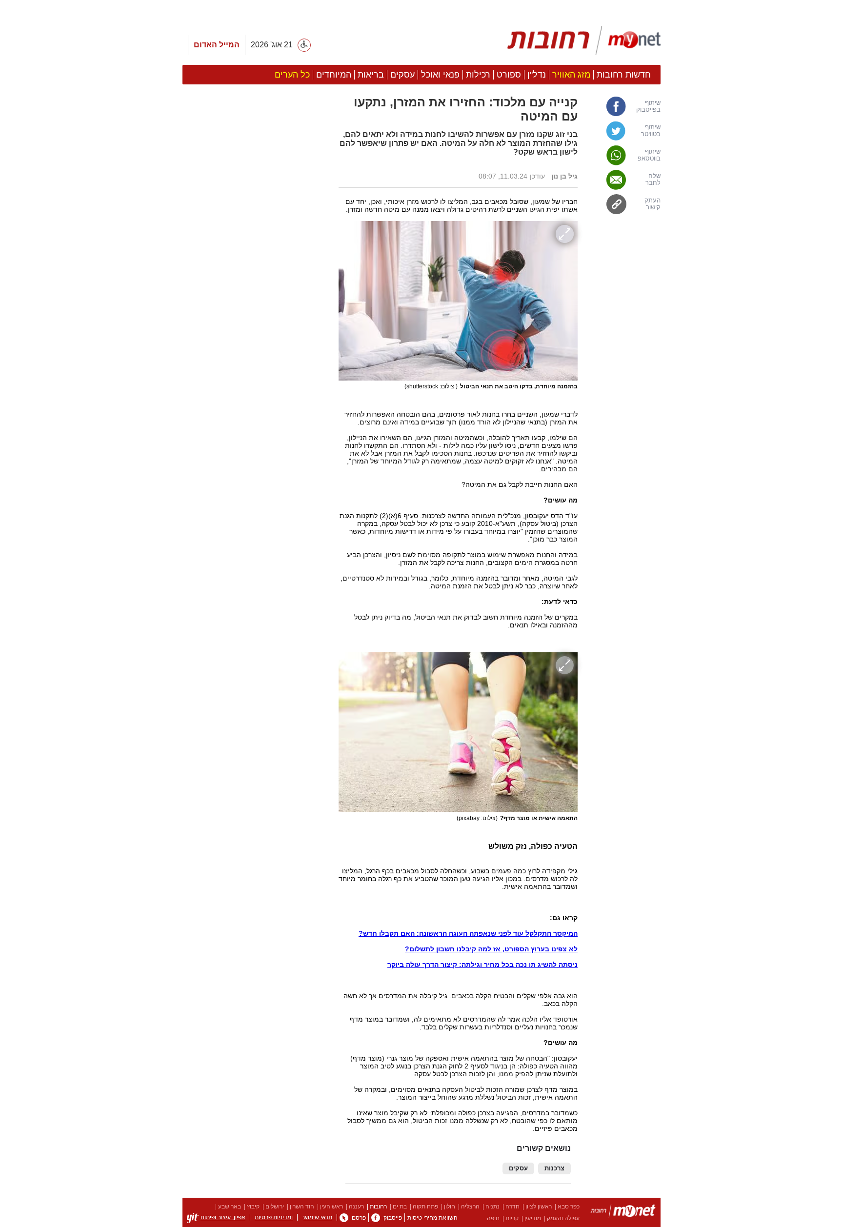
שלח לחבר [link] (653, 179)
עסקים (518, 1168)
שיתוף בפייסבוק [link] (648, 106)
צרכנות (554, 1168)
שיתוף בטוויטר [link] (651, 131)
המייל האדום (217, 44)
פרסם (359, 1217)
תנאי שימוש (317, 1217)
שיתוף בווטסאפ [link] (649, 155)
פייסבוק (392, 1217)
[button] (255, 549)
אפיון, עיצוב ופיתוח (223, 1217)
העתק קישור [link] (652, 204)
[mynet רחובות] (584, 40)
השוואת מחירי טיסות (432, 1217)
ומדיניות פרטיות (274, 1217)
